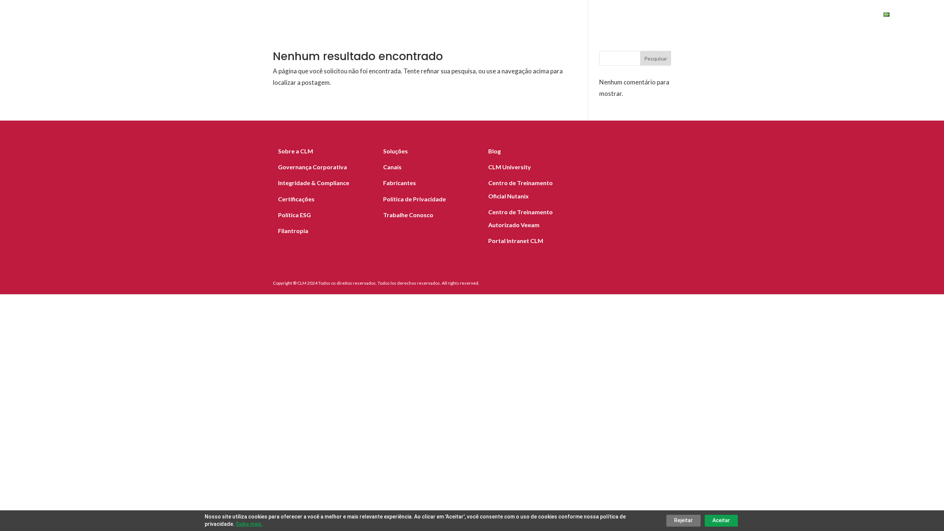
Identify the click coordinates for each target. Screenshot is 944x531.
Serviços (616, 15)
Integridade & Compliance (313, 182)
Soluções (577, 15)
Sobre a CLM (295, 151)
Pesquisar (655, 58)
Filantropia (293, 230)
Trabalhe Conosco (408, 214)
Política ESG (294, 214)
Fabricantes (660, 15)
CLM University (509, 166)
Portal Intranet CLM (515, 240)
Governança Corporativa (312, 166)
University (850, 15)
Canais (700, 15)
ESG (811, 15)
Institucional (767, 15)
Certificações (296, 198)
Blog (728, 15)
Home (543, 15)
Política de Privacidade (414, 198)
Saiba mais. (249, 524)
